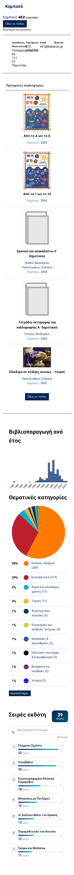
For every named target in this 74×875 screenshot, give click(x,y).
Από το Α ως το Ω (37, 136)
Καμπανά (32, 142)
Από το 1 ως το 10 (37, 194)
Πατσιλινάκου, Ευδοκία (37, 267)
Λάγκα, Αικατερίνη (37, 263)
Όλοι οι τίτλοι (15, 23)
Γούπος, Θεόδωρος (37, 334)
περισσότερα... (19, 693)
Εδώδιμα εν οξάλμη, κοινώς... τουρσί (37, 372)
